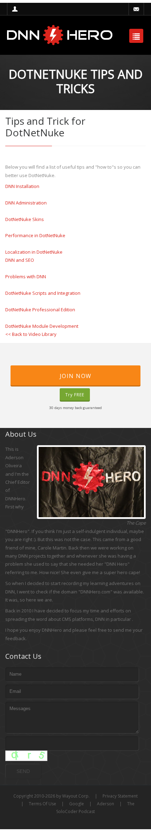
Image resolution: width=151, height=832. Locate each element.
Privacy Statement (120, 796)
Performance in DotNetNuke (35, 235)
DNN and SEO (19, 260)
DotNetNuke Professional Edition (40, 309)
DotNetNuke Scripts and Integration (42, 293)
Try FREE (74, 395)
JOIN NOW (76, 376)
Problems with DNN (25, 276)
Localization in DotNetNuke (34, 252)
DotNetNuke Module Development (41, 326)
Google (76, 804)
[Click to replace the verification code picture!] (26, 755)
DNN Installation (22, 186)
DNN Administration (26, 203)
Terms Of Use (42, 804)
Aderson (105, 804)
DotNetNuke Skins (24, 219)
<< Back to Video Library (31, 334)
